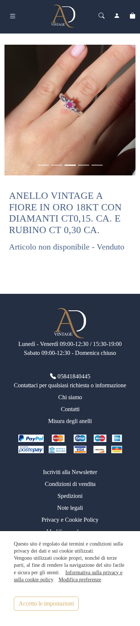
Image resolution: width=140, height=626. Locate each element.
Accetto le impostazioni (46, 603)
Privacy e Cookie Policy (70, 520)
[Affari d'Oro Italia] (63, 15)
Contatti (70, 409)
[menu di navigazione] (12, 16)
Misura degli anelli (70, 421)
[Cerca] (102, 16)
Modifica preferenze (80, 579)
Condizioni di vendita (70, 484)
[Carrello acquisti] (133, 16)
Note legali (70, 508)
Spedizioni (70, 496)
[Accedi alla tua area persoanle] (117, 16)
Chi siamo (70, 397)
